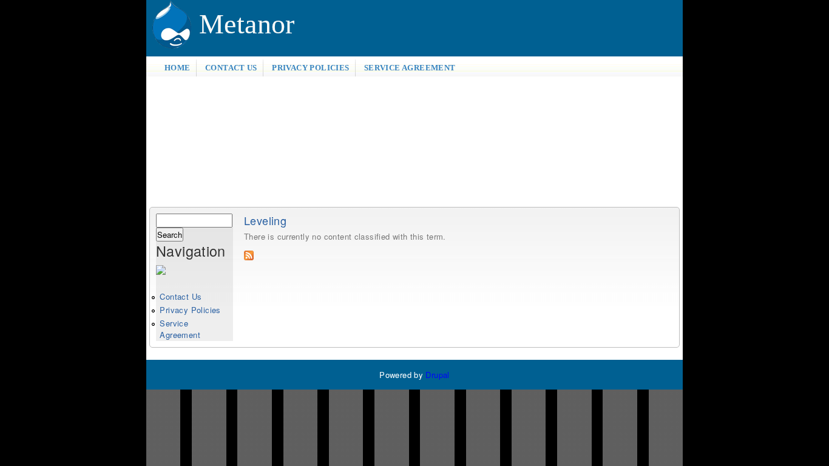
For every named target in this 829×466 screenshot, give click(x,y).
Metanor (247, 23)
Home (177, 67)
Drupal (437, 374)
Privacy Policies (310, 67)
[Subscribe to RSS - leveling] (249, 257)
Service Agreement (410, 67)
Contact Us (231, 67)
